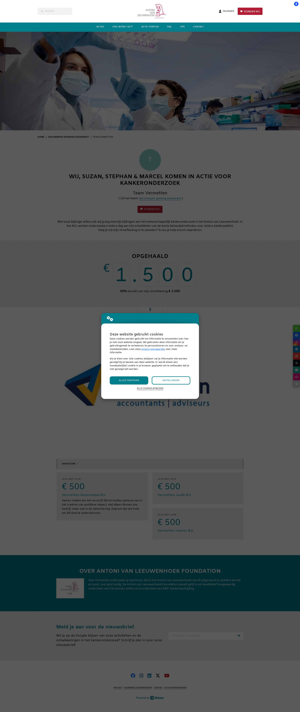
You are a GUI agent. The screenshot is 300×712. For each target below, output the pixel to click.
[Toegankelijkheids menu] (296, 4)
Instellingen (171, 380)
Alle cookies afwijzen (150, 388)
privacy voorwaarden (153, 349)
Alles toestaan (129, 380)
